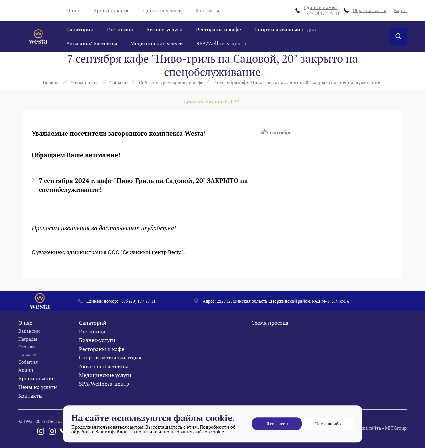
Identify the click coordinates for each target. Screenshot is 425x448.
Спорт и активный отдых (285, 29)
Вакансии (29, 331)
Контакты (207, 10)
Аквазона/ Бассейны (91, 43)
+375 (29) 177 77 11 (137, 301)
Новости (27, 354)
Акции (25, 370)
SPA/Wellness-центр (221, 43)
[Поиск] (398, 36)
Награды (27, 339)
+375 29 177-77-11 (322, 10)
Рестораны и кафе (218, 29)
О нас (73, 10)
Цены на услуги (162, 10)
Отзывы (26, 346)
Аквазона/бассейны (103, 366)
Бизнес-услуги (164, 29)
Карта (400, 10)
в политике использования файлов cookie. (178, 431)
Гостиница (120, 29)
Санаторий (80, 29)
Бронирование (111, 10)
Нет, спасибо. (328, 424)
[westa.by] (38, 36)
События (28, 362)
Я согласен (277, 424)
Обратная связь (369, 10)
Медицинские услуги (156, 43)
